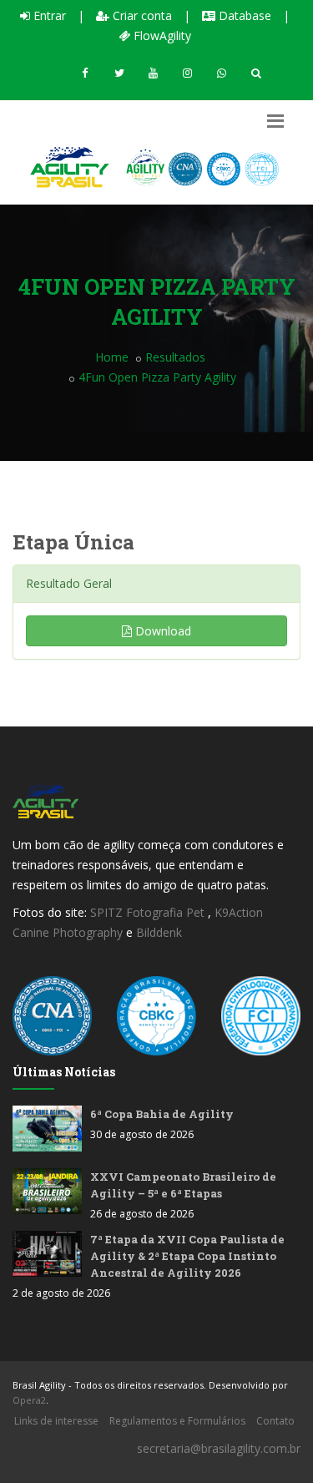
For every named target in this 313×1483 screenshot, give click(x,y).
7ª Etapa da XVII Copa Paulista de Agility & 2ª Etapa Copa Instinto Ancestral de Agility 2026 (187, 1256)
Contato (275, 1421)
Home (112, 357)
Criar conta (140, 15)
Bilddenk (159, 932)
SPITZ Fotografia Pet (149, 912)
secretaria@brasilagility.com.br (218, 1448)
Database (243, 15)
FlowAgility (160, 35)
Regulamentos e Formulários (177, 1421)
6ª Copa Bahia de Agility (162, 1113)
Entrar (48, 15)
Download (161, 631)
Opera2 (29, 1400)
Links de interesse (56, 1421)
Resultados (175, 357)
